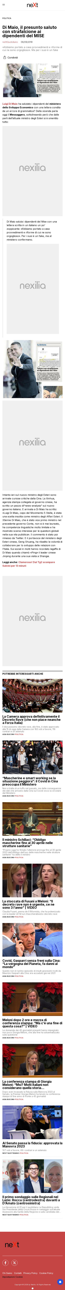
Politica (6, 18)
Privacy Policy (30, 1273)
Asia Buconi (8, 734)
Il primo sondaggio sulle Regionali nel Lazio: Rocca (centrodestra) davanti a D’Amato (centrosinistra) (31, 1200)
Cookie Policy (46, 1273)
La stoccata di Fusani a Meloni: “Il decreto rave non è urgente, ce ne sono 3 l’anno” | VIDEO (28, 904)
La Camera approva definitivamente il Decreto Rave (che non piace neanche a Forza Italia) (31, 719)
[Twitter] (12, 1261)
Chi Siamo (7, 1273)
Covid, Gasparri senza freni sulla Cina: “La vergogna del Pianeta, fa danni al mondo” (31, 964)
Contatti (18, 1273)
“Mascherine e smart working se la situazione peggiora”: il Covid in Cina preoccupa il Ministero (30, 781)
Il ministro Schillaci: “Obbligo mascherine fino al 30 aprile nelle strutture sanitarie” (27, 843)
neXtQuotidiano (10, 42)
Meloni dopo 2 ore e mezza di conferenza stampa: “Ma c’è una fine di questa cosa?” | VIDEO (32, 1023)
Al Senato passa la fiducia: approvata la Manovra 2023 (32, 1145)
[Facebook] (3, 1261)
